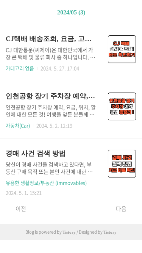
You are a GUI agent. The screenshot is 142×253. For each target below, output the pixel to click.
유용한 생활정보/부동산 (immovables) (46, 182)
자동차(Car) (18, 125)
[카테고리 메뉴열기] (128, 11)
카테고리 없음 (20, 68)
